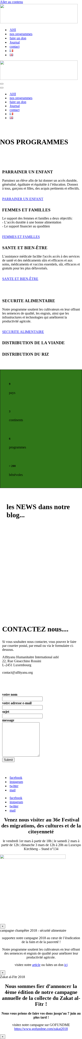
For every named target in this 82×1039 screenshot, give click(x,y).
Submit (8, 759)
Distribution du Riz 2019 (32, 532)
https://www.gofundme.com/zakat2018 (41, 1029)
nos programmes (21, 34)
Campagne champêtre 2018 (34, 563)
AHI (13, 30)
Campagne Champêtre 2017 (35, 594)
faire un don (18, 38)
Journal (15, 42)
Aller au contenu (11, 2)
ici (66, 965)
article (36, 965)
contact (14, 46)
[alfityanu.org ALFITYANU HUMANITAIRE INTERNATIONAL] (39, 22)
